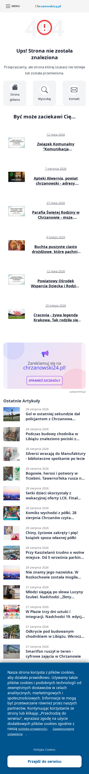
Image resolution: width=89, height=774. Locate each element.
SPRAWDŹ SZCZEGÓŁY (44, 380)
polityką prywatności (32, 729)
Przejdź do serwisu (44, 761)
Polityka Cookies (44, 750)
